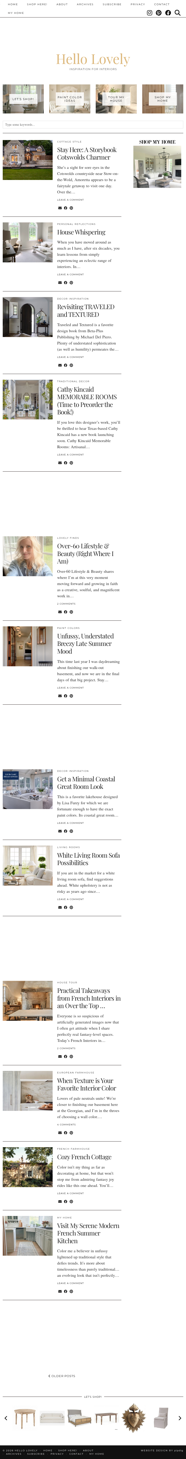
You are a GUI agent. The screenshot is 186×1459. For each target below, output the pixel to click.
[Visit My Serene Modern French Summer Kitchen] (28, 1236)
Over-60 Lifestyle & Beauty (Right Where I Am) (85, 553)
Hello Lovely (93, 58)
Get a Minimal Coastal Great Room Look (86, 783)
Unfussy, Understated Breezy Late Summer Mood (85, 643)
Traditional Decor (73, 381)
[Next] (179, 1418)
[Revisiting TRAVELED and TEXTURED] (28, 317)
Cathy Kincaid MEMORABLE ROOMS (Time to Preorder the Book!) (87, 400)
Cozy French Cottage (84, 1156)
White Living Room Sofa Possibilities (88, 859)
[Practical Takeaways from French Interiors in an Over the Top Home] (28, 1001)
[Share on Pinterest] (71, 208)
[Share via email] (60, 208)
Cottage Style (69, 141)
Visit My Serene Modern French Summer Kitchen (88, 1233)
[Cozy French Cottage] (28, 1167)
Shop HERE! (37, 4)
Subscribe (112, 4)
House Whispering (81, 232)
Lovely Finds (68, 537)
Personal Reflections (76, 224)
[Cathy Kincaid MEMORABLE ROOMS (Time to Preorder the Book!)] (28, 400)
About (62, 4)
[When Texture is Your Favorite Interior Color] (28, 1091)
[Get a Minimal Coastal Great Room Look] (28, 789)
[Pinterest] (159, 13)
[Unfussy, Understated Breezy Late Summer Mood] (28, 646)
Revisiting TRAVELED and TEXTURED (85, 310)
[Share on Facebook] (66, 208)
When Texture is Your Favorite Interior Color (86, 1084)
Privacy (138, 4)
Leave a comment (70, 199)
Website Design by (162, 1450)
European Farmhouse (76, 1072)
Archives (85, 4)
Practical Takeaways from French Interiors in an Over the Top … (89, 998)
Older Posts (63, 1376)
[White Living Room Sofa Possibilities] (28, 866)
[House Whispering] (28, 242)
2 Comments (66, 603)
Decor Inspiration (73, 298)
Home (13, 4)
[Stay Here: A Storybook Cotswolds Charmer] (28, 160)
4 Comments (66, 1124)
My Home (16, 13)
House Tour (67, 982)
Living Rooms (68, 847)
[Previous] (6, 1418)
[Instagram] (150, 13)
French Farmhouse (73, 1148)
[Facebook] (168, 13)
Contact (162, 4)
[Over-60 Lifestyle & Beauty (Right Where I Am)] (28, 556)
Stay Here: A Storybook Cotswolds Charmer (86, 153)
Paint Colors (68, 628)
